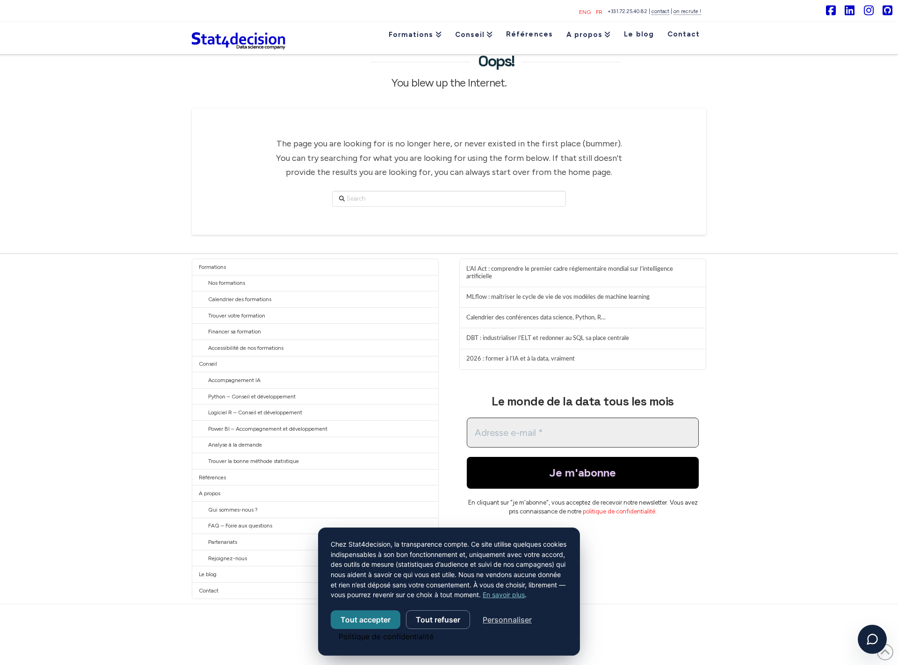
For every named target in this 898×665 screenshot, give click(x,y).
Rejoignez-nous (227, 558)
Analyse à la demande (235, 444)
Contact (208, 590)
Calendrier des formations (239, 299)
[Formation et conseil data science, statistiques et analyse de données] (238, 38)
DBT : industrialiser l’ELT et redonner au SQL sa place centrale (547, 338)
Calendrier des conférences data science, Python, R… (536, 317)
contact (660, 11)
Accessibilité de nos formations (245, 348)
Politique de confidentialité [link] (386, 636)
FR (599, 12)
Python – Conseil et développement (252, 396)
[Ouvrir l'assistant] (872, 639)
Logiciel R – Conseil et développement (255, 412)
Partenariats (222, 542)
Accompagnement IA (234, 380)
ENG (585, 12)
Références (212, 477)
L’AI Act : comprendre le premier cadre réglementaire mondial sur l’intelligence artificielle (569, 273)
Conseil (208, 364)
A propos (209, 493)
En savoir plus (504, 595)
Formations (212, 267)
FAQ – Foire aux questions (240, 525)
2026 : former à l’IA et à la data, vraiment (520, 358)
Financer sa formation (234, 331)
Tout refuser (438, 619)
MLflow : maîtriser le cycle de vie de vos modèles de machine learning (558, 297)
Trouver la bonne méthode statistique (253, 461)
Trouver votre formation (236, 315)
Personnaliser (507, 619)
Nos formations (226, 283)
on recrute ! (687, 11)
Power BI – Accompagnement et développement (267, 429)
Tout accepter (365, 619)
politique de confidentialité (619, 511)
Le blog (208, 574)
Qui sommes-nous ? (233, 509)
